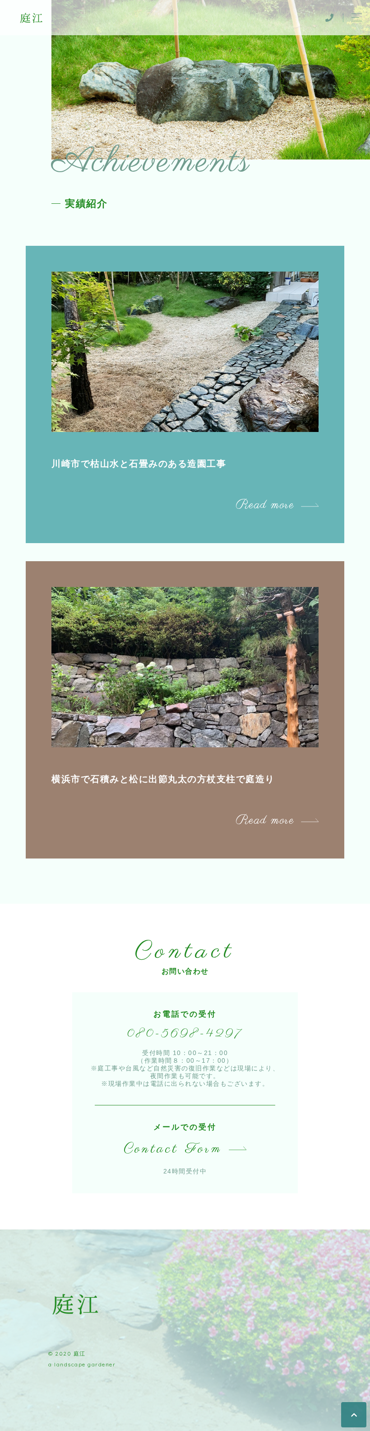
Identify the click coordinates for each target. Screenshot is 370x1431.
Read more (265, 505)
